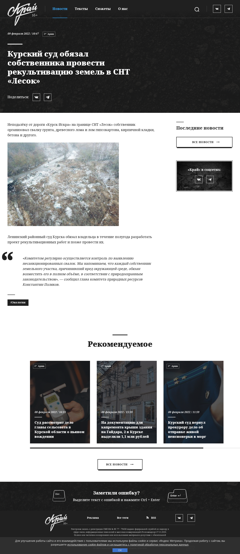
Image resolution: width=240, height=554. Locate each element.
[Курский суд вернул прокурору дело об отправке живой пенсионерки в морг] (194, 402)
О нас (123, 8)
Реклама (93, 517)
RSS (153, 517)
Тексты (81, 8)
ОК (120, 550)
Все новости (203, 142)
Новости (59, 8)
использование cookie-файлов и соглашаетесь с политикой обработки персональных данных (127, 544)
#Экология (18, 302)
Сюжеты (103, 8)
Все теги (122, 517)
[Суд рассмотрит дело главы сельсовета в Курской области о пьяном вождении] (60, 402)
